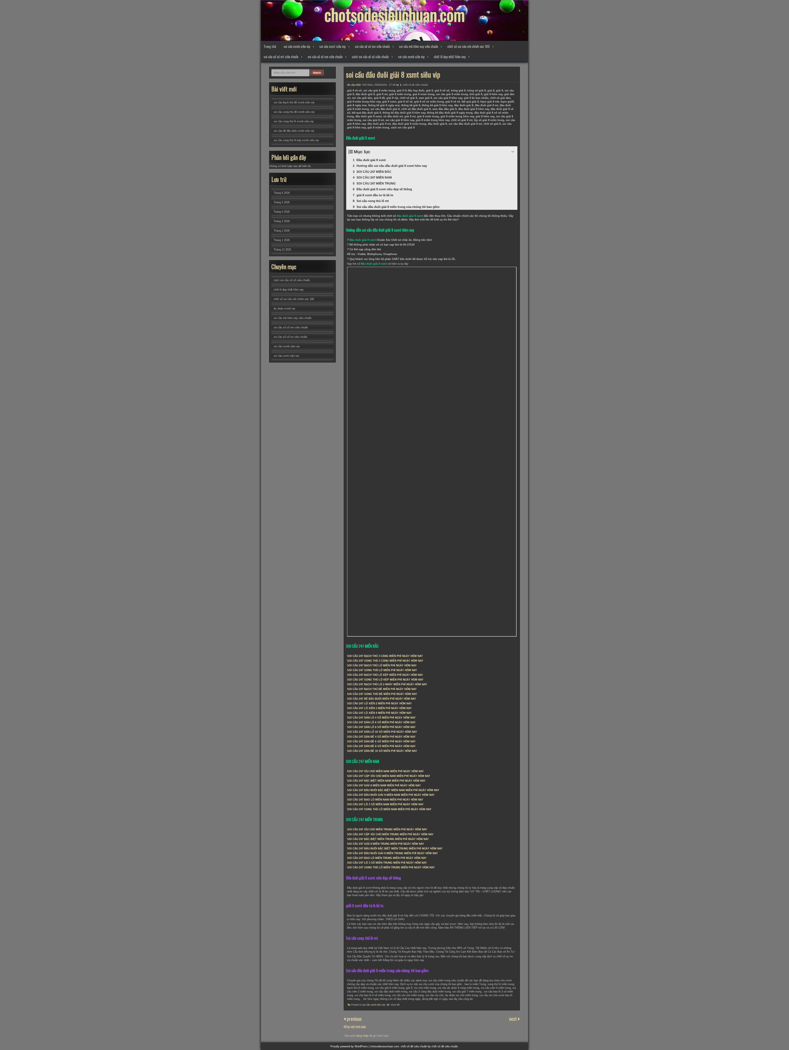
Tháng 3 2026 (281, 221)
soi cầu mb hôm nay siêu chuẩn (418, 46)
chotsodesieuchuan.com (394, 14)
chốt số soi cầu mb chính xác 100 (468, 46)
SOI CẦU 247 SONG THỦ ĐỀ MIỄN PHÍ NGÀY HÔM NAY (382, 694)
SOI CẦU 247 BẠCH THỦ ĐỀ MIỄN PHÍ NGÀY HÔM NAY (382, 689)
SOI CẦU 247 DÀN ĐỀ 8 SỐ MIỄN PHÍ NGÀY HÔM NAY (381, 746)
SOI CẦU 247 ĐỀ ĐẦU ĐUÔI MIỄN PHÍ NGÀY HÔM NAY (381, 698)
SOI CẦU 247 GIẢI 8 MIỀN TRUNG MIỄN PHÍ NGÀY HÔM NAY (385, 843)
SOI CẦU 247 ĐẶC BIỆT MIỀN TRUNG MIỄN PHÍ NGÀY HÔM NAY (388, 839)
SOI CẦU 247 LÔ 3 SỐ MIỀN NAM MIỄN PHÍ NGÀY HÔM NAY (385, 804)
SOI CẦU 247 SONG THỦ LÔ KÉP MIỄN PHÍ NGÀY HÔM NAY (385, 679)
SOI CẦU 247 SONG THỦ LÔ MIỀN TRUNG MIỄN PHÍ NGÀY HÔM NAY (391, 867)
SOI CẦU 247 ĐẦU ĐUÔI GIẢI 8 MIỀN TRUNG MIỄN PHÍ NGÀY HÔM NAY (392, 853)
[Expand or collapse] (512, 151)
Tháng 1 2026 (281, 240)
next (513, 1018)
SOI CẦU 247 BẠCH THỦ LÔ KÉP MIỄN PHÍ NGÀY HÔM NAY (385, 674)
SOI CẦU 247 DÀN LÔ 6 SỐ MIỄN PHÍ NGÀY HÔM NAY (381, 722)
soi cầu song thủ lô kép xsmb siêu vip (296, 140)
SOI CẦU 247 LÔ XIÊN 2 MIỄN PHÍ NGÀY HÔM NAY (379, 703)
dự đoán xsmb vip (284, 308)
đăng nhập (362, 1035)
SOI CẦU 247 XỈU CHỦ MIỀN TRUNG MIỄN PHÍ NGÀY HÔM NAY (387, 829)
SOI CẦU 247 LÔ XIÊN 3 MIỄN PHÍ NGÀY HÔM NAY (379, 708)
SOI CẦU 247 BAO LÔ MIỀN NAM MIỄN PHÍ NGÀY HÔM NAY (385, 799)
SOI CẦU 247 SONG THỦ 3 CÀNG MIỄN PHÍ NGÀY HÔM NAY (385, 660)
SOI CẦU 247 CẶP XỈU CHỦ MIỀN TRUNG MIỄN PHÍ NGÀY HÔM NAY (390, 834)
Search (317, 72)
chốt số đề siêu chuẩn (415, 84)
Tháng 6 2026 (281, 192)
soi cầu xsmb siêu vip (297, 46)
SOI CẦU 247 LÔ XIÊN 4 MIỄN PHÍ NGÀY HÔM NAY (379, 712)
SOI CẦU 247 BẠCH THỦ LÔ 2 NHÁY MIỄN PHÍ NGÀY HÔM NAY (387, 684)
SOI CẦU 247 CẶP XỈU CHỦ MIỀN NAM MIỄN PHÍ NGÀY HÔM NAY (388, 776)
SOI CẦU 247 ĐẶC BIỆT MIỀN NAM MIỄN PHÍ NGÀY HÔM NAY (386, 780)
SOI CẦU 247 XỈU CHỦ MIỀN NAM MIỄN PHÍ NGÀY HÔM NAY (385, 771)
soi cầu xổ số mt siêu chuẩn (281, 56)
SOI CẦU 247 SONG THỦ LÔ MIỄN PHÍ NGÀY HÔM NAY (382, 670)
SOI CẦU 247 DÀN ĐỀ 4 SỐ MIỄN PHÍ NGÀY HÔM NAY (381, 736)
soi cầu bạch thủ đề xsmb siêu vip (293, 102)
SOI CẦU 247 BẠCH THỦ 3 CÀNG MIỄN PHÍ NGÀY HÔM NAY (385, 656)
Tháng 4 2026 (281, 211)
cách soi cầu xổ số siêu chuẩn (370, 56)
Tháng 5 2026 (281, 202)
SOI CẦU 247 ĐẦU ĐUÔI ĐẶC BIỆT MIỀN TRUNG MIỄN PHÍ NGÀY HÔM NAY (395, 848)
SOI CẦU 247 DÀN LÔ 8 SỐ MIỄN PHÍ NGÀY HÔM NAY (381, 727)
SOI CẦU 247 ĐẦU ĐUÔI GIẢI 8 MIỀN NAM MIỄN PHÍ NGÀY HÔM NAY (391, 794)
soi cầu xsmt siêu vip (332, 46)
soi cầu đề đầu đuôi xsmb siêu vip (293, 130)
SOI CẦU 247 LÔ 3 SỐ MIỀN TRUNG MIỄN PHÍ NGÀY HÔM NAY (387, 862)
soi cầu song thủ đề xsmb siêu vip (293, 111)
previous (354, 1018)
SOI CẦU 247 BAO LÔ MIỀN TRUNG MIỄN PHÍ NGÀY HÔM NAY (387, 858)
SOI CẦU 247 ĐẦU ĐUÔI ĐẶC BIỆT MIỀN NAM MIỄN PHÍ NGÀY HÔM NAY (393, 790)
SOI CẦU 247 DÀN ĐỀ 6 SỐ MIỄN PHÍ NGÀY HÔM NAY (381, 741)
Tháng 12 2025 (282, 249)
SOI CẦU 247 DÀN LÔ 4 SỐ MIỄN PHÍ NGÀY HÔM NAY (381, 717)
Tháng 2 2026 (281, 230)
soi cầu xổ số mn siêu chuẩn (372, 46)
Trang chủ (270, 46)
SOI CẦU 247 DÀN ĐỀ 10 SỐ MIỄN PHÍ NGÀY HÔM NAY (382, 750)
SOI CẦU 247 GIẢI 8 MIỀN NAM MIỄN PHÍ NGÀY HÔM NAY (384, 785)
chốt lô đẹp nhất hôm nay (450, 56)
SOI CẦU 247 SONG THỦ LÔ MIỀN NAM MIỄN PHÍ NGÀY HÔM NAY (389, 809)
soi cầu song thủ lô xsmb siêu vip (293, 121)
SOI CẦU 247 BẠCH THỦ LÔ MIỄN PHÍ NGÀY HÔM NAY (382, 665)
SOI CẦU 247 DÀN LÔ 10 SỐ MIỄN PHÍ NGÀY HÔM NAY (382, 731)
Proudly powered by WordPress (349, 1046)
